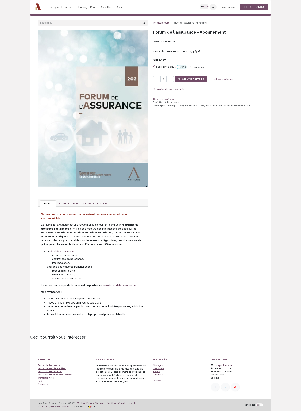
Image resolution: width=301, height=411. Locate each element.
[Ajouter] (170, 79)
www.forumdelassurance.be (119, 285)
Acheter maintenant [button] (223, 79)
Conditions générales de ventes (121, 403)
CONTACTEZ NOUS (254, 7)
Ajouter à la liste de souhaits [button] (170, 89)
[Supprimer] (157, 79)
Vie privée (100, 403)
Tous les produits (161, 22)
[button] (213, 7)
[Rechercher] (144, 23)
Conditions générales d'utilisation (54, 406)
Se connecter (228, 7)
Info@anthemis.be (223, 365)
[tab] (48, 203)
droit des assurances (62, 251)
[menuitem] (54, 7)
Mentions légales (85, 403)
